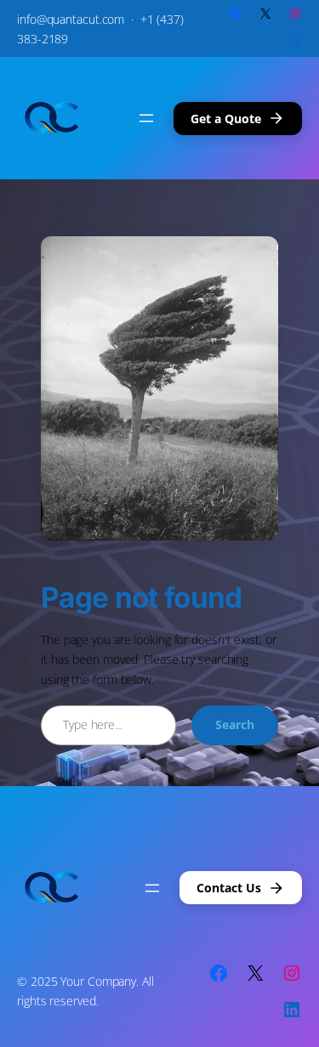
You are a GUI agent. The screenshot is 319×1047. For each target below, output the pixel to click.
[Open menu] (146, 118)
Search (234, 724)
